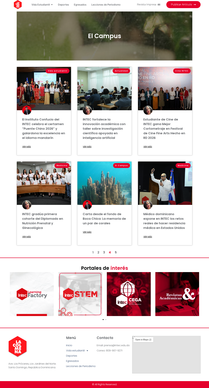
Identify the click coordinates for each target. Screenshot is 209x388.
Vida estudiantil (75, 350)
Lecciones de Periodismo (81, 366)
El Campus (104, 36)
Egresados (72, 361)
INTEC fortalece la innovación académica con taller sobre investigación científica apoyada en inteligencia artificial (104, 128)
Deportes (71, 356)
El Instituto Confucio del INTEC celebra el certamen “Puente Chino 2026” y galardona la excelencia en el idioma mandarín (43, 128)
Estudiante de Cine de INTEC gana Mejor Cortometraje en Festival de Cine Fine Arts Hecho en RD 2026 (164, 128)
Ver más (26, 146)
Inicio (69, 345)
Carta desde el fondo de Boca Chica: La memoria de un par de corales (104, 218)
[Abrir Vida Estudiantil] (52, 4)
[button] (10, 293)
